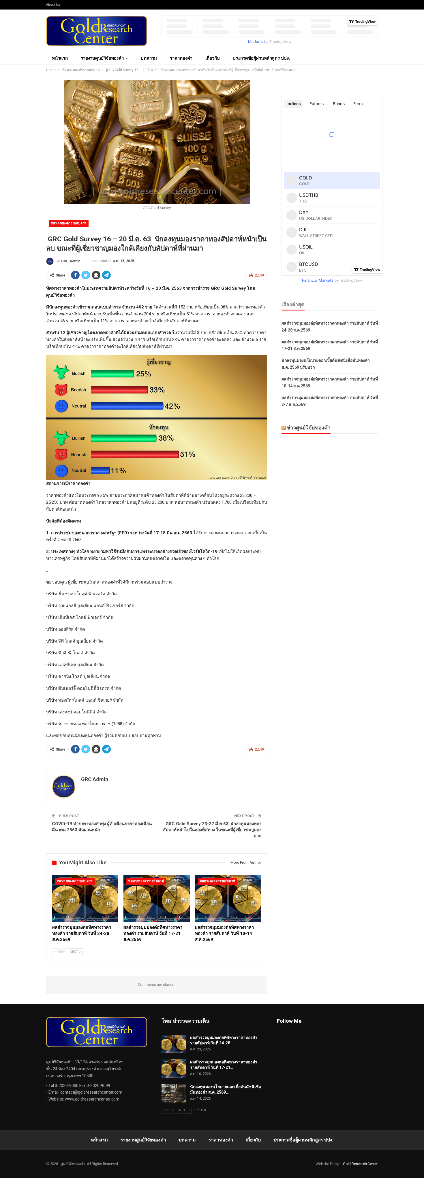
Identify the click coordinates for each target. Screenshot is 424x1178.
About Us (53, 5)
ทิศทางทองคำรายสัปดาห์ (69, 223)
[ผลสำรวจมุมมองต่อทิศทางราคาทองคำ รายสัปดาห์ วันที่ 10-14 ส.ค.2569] (228, 898)
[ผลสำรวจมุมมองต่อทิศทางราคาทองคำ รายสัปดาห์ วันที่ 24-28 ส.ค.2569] (85, 898)
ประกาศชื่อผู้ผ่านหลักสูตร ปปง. (261, 58)
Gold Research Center (360, 1164)
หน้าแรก (60, 58)
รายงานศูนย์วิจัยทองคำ (102, 58)
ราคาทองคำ (181, 58)
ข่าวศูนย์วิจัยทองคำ (309, 428)
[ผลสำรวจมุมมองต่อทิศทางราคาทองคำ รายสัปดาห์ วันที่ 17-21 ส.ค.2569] (156, 898)
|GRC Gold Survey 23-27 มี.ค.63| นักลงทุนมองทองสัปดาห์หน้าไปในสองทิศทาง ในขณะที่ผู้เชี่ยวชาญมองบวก (212, 829)
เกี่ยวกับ (212, 58)
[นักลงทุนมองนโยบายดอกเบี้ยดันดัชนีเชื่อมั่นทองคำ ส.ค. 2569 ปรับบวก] (174, 1093)
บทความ (149, 58)
